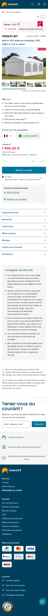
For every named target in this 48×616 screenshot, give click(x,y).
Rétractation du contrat (12, 490)
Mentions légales (9, 510)
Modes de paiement (10, 522)
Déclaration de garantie (12, 530)
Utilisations (6, 534)
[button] (38, 4)
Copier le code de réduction (31, 28)
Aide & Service (8, 486)
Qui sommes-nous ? (10, 503)
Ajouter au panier (24, 170)
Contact (5, 482)
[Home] (3, 12)
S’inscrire (39, 424)
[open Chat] (42, 601)
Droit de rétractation (10, 526)
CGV (4, 514)
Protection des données (12, 518)
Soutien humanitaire (10, 506)
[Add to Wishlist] (42, 161)
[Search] (32, 4)
